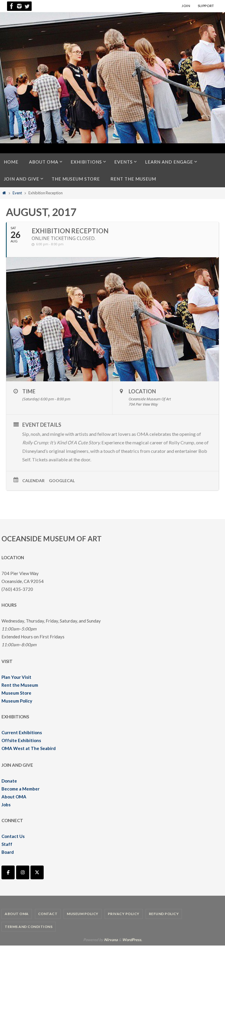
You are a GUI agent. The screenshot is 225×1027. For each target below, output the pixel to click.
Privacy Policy (123, 914)
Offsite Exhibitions (21, 740)
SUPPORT (206, 6)
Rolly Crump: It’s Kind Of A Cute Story (61, 442)
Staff (6, 844)
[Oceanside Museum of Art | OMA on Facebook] (8, 872)
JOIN (186, 6)
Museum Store (16, 693)
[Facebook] (11, 6)
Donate (9, 780)
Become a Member (20, 788)
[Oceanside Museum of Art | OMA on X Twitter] (37, 872)
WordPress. (132, 939)
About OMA (13, 796)
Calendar (33, 480)
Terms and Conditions (28, 926)
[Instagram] (19, 6)
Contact (48, 914)
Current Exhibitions (21, 732)
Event (17, 193)
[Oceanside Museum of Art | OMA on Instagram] (22, 872)
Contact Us (13, 836)
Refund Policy (164, 914)
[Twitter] (27, 6)
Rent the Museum (19, 685)
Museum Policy (16, 700)
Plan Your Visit (16, 677)
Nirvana (111, 939)
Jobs (6, 804)
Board (7, 852)
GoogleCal (62, 480)
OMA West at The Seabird (28, 748)
